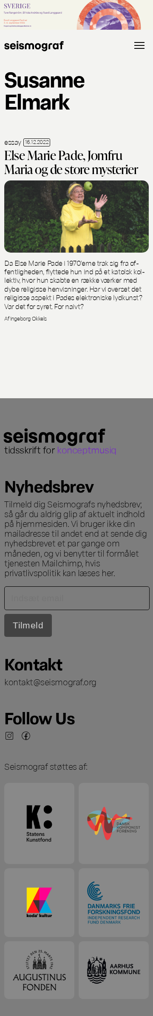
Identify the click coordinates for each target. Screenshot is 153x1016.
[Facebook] (26, 736)
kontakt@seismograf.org (50, 681)
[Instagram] (9, 736)
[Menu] (139, 45)
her (107, 572)
